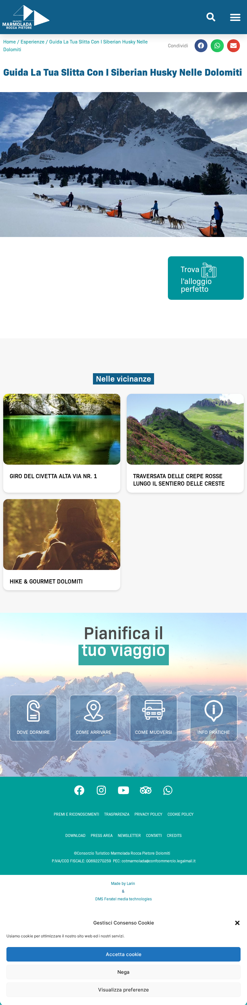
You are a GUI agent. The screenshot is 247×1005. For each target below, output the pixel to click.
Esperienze (32, 42)
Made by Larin (123, 883)
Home (9, 42)
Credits (174, 835)
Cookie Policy (181, 814)
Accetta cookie (124, 954)
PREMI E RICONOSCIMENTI (76, 814)
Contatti (154, 835)
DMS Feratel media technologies (123, 898)
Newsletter (129, 835)
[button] (237, 923)
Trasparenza (116, 814)
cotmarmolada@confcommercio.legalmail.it (159, 860)
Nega (123, 972)
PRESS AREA (102, 835)
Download (75, 835)
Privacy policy (148, 814)
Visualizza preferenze (123, 990)
